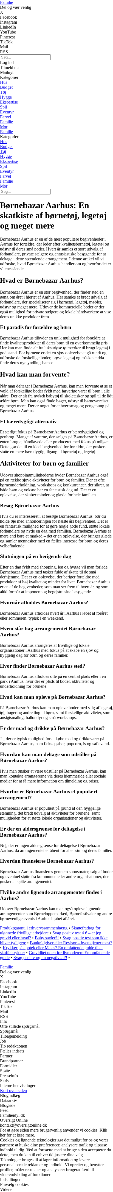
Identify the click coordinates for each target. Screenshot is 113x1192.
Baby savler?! (47, 937)
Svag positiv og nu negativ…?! (40, 957)
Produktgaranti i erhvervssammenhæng (33, 928)
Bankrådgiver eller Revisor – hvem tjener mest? (71, 942)
